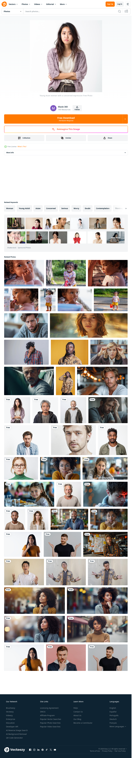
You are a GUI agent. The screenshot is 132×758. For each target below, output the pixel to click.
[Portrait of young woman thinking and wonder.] (23, 544)
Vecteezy (9, 711)
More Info (10, 152)
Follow (76, 109)
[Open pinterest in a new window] (43, 750)
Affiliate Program (47, 715)
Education (10, 723)
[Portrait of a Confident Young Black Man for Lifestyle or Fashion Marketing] (113, 440)
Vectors (12, 4)
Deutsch (111, 719)
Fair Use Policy (118, 751)
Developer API (12, 726)
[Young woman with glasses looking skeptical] (21, 468)
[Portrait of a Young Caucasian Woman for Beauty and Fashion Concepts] (37, 519)
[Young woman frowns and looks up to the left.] (24, 657)
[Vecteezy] (4, 4)
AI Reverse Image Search (16, 730)
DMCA (42, 711)
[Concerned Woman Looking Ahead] (89, 325)
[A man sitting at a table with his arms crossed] (102, 381)
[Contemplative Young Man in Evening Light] (105, 494)
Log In (117, 4)
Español (111, 711)
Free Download (65, 119)
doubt (87, 208)
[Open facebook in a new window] (30, 750)
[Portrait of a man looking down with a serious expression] (26, 440)
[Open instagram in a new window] (34, 750)
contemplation (102, 208)
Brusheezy (10, 708)
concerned (51, 208)
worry (76, 208)
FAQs (75, 708)
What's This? (22, 146)
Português (112, 715)
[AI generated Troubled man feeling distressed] (108, 410)
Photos (25, 4)
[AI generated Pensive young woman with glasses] (60, 468)
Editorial (50, 4)
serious (64, 208)
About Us (77, 715)
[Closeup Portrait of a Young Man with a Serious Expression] (73, 440)
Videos (37, 4)
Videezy (9, 715)
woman (9, 208)
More (62, 4)
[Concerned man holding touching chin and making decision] (66, 657)
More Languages (115, 726)
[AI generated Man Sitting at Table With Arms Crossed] (69, 519)
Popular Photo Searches (50, 723)
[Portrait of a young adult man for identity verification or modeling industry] (14, 519)
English (111, 708)
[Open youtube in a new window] (55, 750)
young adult (24, 208)
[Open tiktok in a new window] (47, 750)
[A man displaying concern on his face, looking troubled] (26, 325)
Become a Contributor (82, 723)
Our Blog (77, 719)
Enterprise (10, 719)
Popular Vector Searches (50, 719)
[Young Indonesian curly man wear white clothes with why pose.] (24, 572)
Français (111, 723)
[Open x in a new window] (51, 750)
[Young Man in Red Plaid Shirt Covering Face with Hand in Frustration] (26, 352)
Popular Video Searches (50, 726)
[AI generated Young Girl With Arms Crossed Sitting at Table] (105, 468)
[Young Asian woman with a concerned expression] (17, 410)
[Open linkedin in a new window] (38, 750)
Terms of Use (93, 751)
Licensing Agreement (49, 708)
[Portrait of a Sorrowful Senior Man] (68, 494)
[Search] (117, 11)
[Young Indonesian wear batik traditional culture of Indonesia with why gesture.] (66, 572)
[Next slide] (122, 208)
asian (38, 208)
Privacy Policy (105, 751)
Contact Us (77, 711)
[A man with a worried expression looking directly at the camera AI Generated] (29, 381)
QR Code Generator (14, 738)
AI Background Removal (16, 734)
